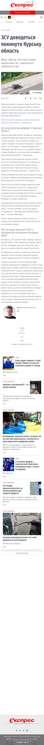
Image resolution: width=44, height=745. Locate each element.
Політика (31, 22)
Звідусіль (19, 22)
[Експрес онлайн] (22, 6)
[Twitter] (28, 2)
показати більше (22, 553)
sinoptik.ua (29, 344)
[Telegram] (33, 2)
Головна (9, 22)
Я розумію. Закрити (22, 742)
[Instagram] (30, 2)
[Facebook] (25, 2)
